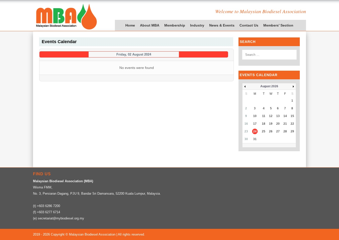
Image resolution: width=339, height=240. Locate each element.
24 (255, 131)
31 (255, 139)
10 (255, 116)
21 (285, 123)
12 (270, 116)
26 (270, 131)
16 (246, 123)
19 (270, 123)
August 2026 (269, 86)
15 (292, 116)
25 (263, 131)
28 (285, 131)
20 (278, 123)
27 (278, 131)
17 (255, 123)
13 (278, 116)
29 (292, 131)
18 (263, 123)
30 (246, 139)
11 (263, 116)
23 (246, 131)
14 (285, 116)
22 (292, 123)
